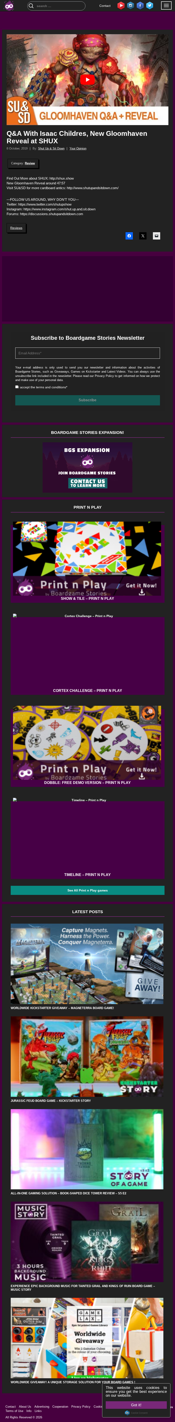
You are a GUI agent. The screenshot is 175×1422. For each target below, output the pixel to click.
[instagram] (130, 5)
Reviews (16, 228)
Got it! (136, 1405)
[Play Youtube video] (87, 79)
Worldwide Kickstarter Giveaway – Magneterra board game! (62, 1008)
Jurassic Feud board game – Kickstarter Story (51, 1101)
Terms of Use (14, 1411)
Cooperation (60, 1406)
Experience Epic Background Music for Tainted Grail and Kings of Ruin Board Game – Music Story (83, 1287)
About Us (25, 1406)
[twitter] (149, 5)
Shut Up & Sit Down (51, 148)
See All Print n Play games (87, 890)
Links (38, 1411)
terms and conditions (51, 387)
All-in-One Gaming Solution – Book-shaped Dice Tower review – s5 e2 (68, 1193)
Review (30, 163)
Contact (105, 6)
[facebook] (140, 5)
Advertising (41, 1406)
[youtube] (121, 5)
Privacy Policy (104, 376)
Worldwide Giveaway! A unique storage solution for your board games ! (73, 1382)
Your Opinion (77, 148)
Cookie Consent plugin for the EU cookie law (136, 1412)
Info (28, 1411)
